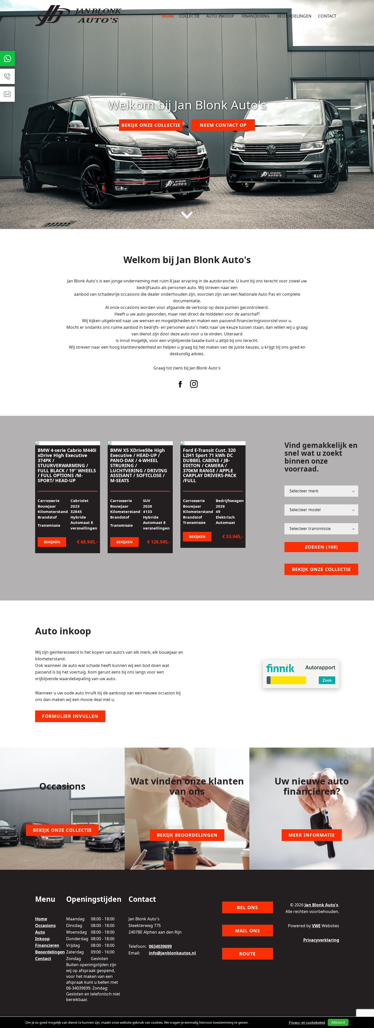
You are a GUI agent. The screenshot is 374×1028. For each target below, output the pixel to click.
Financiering (255, 16)
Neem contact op (223, 125)
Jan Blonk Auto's (321, 905)
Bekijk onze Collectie (150, 125)
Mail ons (247, 930)
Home (168, 16)
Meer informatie (312, 835)
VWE (316, 926)
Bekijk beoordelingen (187, 835)
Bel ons (247, 907)
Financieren (47, 945)
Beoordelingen (294, 16)
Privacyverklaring (321, 940)
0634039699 (160, 946)
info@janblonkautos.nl (172, 953)
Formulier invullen (70, 716)
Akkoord (338, 1022)
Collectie (189, 16)
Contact (327, 16)
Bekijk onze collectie (321, 569)
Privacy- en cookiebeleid (307, 1022)
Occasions (45, 925)
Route (247, 954)
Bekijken (52, 541)
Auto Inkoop (220, 16)
